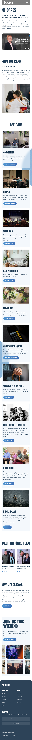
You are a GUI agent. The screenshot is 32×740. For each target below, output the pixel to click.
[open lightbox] (16, 41)
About (3, 693)
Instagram (19, 699)
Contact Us (7, 606)
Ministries (4, 696)
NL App (19, 693)
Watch (3, 702)
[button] (27, 3)
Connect (4, 699)
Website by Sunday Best (8, 732)
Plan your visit (10, 640)
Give (3, 705)
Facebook (19, 696)
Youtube (19, 702)
